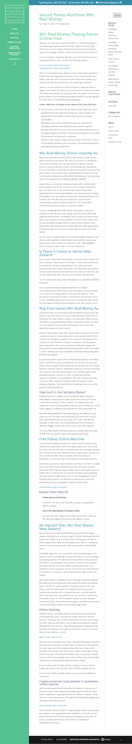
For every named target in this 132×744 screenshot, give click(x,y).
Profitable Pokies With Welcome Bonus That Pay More (115, 48)
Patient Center (14, 42)
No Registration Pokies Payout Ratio (54, 68)
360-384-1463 (87, 2)
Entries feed (113, 131)
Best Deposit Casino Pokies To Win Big (114, 82)
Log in (111, 127)
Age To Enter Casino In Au (50, 637)
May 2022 (112, 105)
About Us (14, 33)
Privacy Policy (47, 739)
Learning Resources (14, 47)
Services (14, 37)
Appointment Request (14, 53)
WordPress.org (114, 142)
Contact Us (14, 58)
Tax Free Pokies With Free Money (53, 487)
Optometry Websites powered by (84, 739)
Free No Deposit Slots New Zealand (54, 65)
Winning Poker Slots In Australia (53, 705)
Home (15, 28)
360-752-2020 (60, 2)
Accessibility (62, 739)
